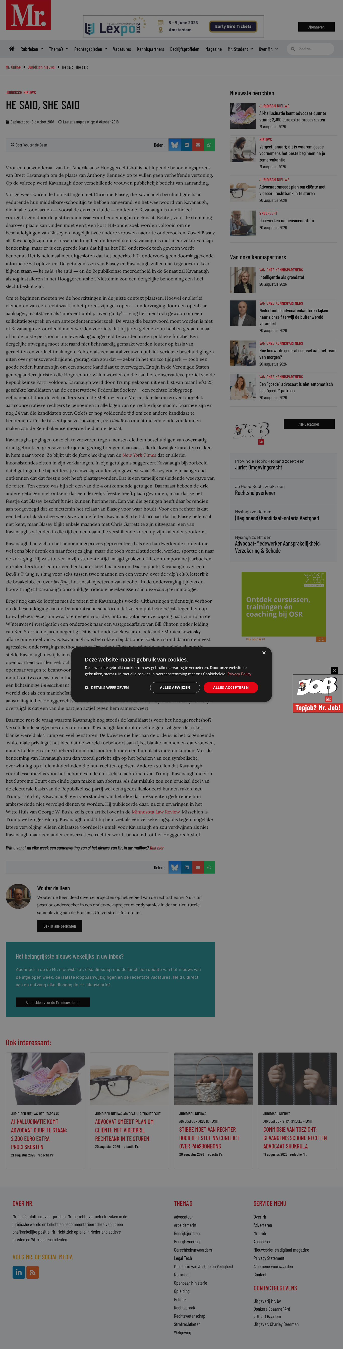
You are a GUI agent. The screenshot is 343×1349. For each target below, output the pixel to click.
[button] (107, 687)
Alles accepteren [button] (231, 687)
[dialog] (171, 674)
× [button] (264, 653)
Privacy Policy (239, 673)
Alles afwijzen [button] (175, 687)
